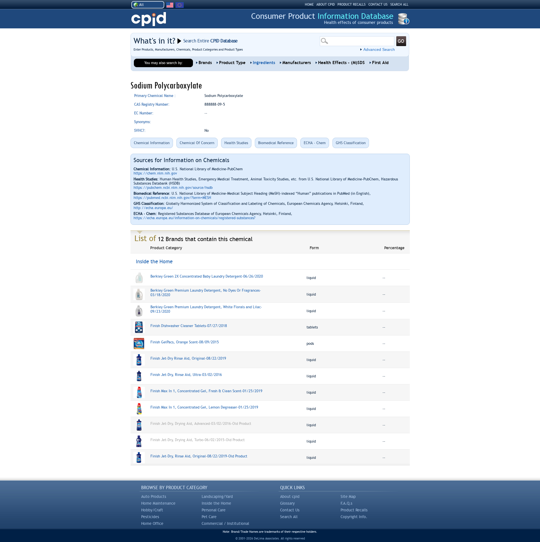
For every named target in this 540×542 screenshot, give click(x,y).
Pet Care (209, 516)
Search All (289, 516)
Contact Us (290, 510)
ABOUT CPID (325, 4)
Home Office (152, 523)
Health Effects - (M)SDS (341, 62)
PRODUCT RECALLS (352, 4)
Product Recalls (354, 510)
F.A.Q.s (346, 503)
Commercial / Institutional (225, 523)
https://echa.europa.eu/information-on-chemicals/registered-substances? (194, 218)
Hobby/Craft (152, 510)
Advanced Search (379, 49)
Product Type (232, 62)
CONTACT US (378, 4)
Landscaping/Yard (217, 496)
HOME (309, 4)
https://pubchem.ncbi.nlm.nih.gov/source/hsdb (173, 187)
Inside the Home (216, 503)
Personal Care (214, 510)
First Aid (380, 62)
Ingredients (264, 62)
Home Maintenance (158, 503)
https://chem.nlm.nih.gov (155, 173)
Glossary (287, 503)
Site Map (348, 496)
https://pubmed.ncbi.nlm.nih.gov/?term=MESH (172, 198)
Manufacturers (296, 62)
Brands (205, 62)
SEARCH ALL (399, 4)
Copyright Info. (354, 516)
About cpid (290, 496)
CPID (148, 19)
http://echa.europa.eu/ (153, 208)
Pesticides (150, 516)
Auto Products (153, 496)
